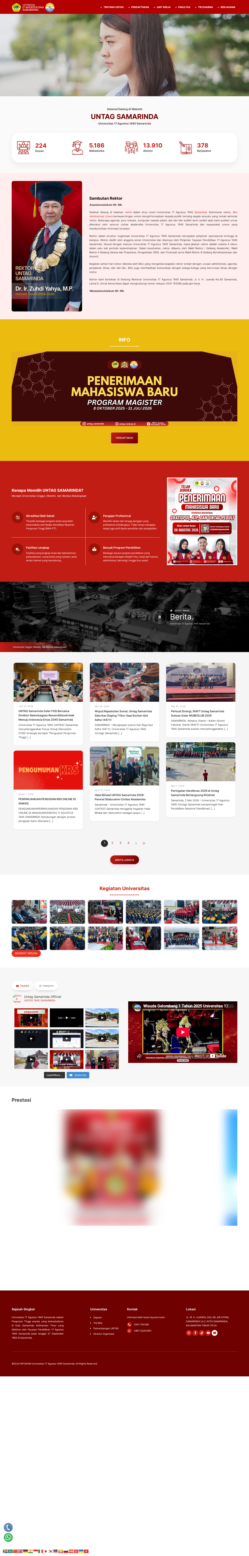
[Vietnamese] (86, 1551)
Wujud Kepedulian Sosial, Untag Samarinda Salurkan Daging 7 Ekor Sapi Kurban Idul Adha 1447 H (123, 715)
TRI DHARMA (205, 7)
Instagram (48, 985)
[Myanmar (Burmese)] (61, 1551)
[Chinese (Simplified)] (15, 1551)
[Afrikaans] (5, 1551)
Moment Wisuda (26, 953)
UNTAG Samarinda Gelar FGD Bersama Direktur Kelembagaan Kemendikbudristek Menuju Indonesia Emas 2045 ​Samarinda (46, 715)
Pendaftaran (124, 437)
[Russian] (66, 1551)
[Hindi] (30, 1551)
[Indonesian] (35, 1551)
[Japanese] (45, 1551)
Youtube (24, 985)
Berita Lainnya (124, 859)
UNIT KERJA (163, 7)
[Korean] (50, 1551)
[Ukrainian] (81, 1551)
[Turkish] (76, 1551)
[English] (20, 1551)
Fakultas (184, 7)
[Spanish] (71, 1551)
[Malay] (56, 1551)
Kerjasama (227, 7)
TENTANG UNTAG (113, 7)
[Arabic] (10, 1551)
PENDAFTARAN (140, 7)
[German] (25, 1551)
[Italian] (40, 1551)
